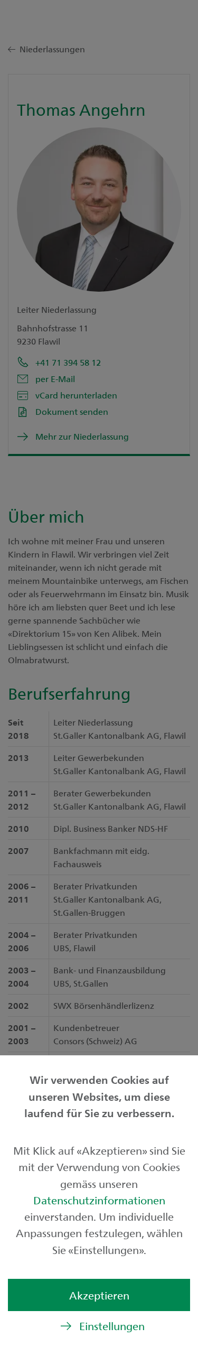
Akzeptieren (99, 1295)
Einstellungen (112, 1325)
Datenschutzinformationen (99, 1200)
